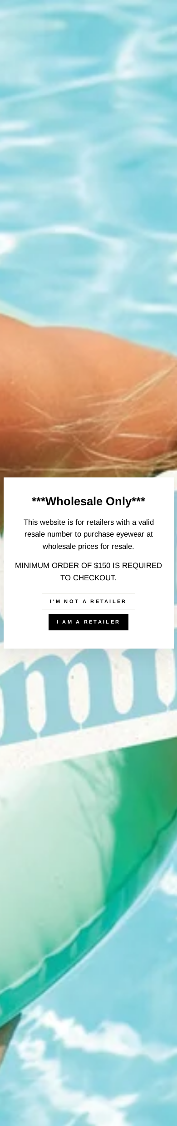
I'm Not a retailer (88, 601)
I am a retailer (89, 621)
